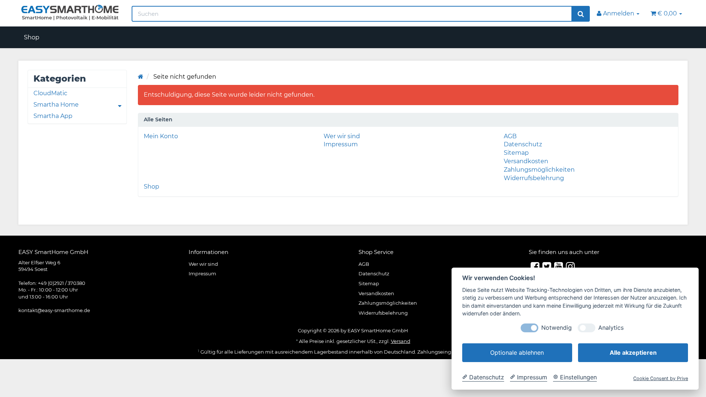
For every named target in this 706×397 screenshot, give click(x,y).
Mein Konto (161, 136)
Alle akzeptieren (633, 352)
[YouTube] (558, 266)
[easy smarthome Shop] (69, 12)
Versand (400, 341)
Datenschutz (523, 144)
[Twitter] (546, 266)
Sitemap (516, 152)
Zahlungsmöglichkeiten (539, 169)
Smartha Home (56, 104)
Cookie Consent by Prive (660, 378)
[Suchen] (581, 14)
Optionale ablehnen (517, 352)
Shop (31, 37)
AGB (510, 136)
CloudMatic (50, 93)
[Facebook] (535, 266)
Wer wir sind (342, 136)
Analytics (611, 327)
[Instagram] (570, 266)
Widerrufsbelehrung (534, 178)
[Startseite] (140, 76)
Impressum (341, 144)
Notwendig (556, 327)
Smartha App (52, 115)
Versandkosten (526, 161)
